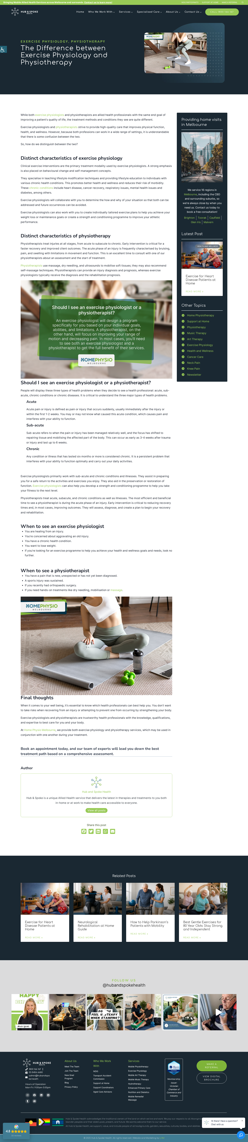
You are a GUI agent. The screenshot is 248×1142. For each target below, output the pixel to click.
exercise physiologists (49, 115)
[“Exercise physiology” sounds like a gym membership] (105, 1012)
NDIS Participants (190, 2)
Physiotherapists (31, 265)
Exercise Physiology (44, 41)
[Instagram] (27, 1095)
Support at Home (210, 2)
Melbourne (190, 194)
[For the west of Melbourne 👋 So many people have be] (143, 1012)
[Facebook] (34, 1095)
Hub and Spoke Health (96, 791)
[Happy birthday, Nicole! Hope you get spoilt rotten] (29, 1012)
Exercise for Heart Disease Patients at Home (201, 280)
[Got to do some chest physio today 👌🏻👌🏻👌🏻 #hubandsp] (218, 1012)
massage (116, 590)
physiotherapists (67, 127)
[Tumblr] (27, 1101)
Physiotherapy (88, 41)
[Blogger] (48, 1095)
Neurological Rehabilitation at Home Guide (96, 925)
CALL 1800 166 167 (222, 12)
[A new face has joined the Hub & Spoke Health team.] (180, 1012)
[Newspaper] (34, 1101)
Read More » (195, 291)
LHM (162, 1138)
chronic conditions (41, 188)
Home (80, 12)
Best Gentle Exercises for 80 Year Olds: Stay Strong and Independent (202, 925)
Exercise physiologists (47, 485)
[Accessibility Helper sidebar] (3, 49)
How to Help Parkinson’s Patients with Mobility (149, 924)
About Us (70, 1061)
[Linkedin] (41, 1095)
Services (133, 1061)
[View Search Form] (243, 2)
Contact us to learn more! (98, 2)
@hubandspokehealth (124, 985)
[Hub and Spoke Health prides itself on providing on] (67, 1012)
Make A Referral (229, 2)
